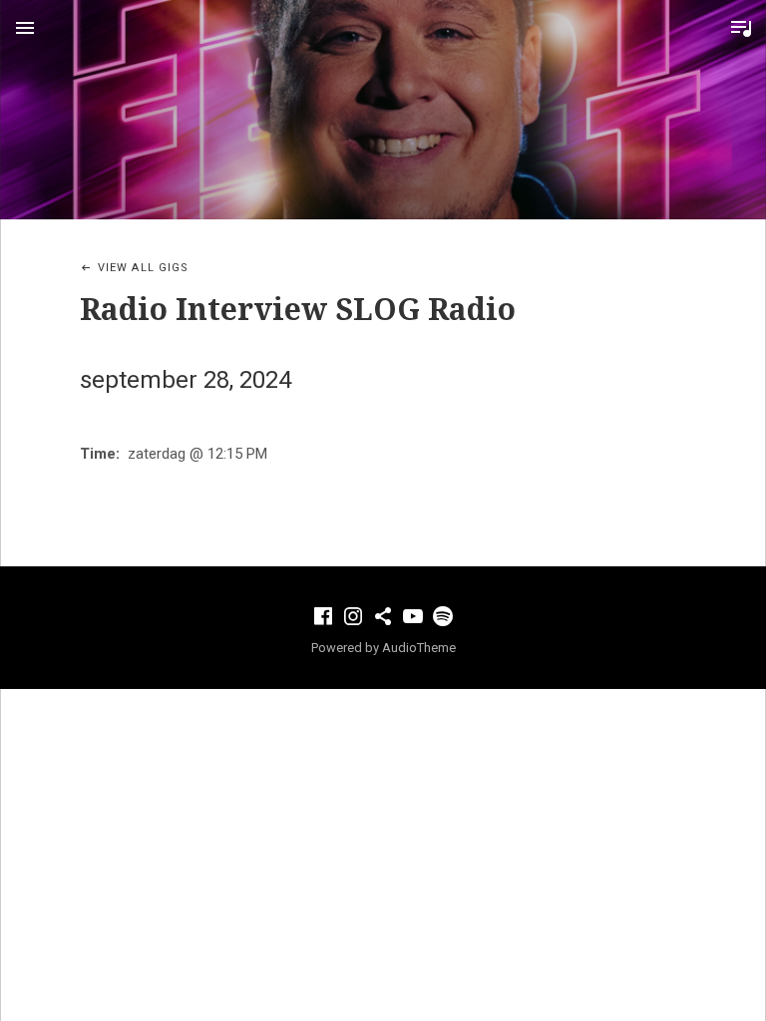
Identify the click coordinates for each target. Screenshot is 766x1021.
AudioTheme (419, 647)
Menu (25, 28)
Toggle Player (741, 28)
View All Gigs (143, 267)
